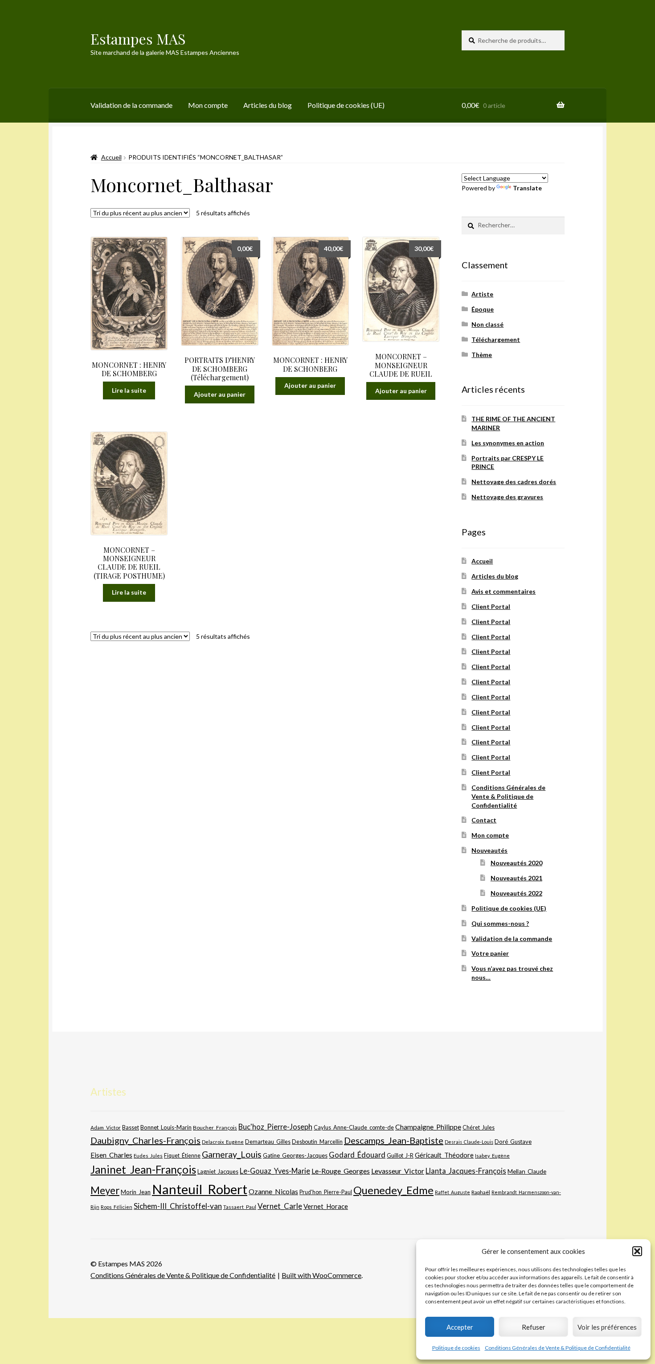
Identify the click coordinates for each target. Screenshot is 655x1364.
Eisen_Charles (111, 1154)
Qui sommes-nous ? (500, 923)
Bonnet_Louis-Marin (166, 1127)
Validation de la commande (131, 105)
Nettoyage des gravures (507, 497)
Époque (482, 309)
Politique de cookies (456, 1347)
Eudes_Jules (148, 1156)
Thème (481, 354)
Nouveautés (489, 850)
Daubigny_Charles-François (145, 1140)
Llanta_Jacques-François (466, 1171)
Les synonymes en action (507, 443)
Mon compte (208, 105)
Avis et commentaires (503, 591)
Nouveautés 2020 (516, 863)
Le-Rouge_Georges (340, 1171)
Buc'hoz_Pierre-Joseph (275, 1126)
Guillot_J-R (400, 1155)
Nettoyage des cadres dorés (513, 481)
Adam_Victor (105, 1127)
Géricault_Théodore (444, 1155)
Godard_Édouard (357, 1154)
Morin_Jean (136, 1192)
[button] (637, 1251)
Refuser (533, 1327)
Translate (527, 188)
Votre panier (490, 953)
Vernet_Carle (280, 1206)
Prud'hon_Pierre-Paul (325, 1192)
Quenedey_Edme (393, 1189)
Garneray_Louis (232, 1154)
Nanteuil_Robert (199, 1189)
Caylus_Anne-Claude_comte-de (354, 1127)
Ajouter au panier (220, 394)
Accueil (111, 157)
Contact (483, 820)
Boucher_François (215, 1127)
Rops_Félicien (116, 1207)
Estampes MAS (138, 38)
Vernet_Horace (325, 1206)
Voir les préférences (607, 1327)
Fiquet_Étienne (182, 1155)
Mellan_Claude (527, 1171)
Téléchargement (495, 339)
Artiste (482, 294)
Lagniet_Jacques (217, 1171)
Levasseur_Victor (397, 1171)
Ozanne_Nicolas (273, 1191)
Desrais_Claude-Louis (469, 1142)
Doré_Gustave (513, 1141)
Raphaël (480, 1192)
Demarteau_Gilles (268, 1141)
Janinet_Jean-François (143, 1169)
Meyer (104, 1190)
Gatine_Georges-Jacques (295, 1155)
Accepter (459, 1327)
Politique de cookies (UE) (346, 105)
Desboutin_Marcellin (317, 1141)
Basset (130, 1127)
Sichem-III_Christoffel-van (178, 1206)
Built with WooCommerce (321, 1275)
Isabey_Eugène (492, 1156)
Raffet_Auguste (452, 1192)
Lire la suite (129, 390)
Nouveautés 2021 (516, 878)
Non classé (487, 324)
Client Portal (490, 606)
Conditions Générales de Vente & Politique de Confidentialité (557, 1347)
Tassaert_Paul (239, 1207)
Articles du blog (267, 105)
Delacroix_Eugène (223, 1142)
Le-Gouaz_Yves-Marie (275, 1171)
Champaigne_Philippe (428, 1126)
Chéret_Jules (479, 1127)
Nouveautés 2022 (516, 893)
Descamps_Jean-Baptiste (393, 1140)
